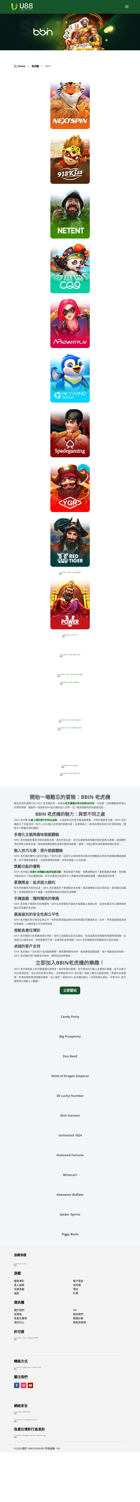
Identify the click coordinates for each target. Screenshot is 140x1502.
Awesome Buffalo (70, 1195)
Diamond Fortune (70, 1155)
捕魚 (16, 1293)
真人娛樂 (19, 1285)
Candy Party (70, 1017)
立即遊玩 (70, 990)
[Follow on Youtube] (30, 1385)
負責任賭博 (20, 1318)
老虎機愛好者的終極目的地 (79, 803)
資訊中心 (19, 1322)
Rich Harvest (70, 1115)
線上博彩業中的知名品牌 (44, 820)
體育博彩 (19, 1281)
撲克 (75, 1289)
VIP (75, 1310)
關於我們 (19, 1310)
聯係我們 (78, 1314)
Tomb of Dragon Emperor (70, 1076)
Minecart (70, 1175)
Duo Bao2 (70, 1056)
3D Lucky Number (70, 1096)
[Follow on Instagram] (23, 1385)
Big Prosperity (70, 1036)
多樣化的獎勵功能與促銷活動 (45, 871)
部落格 (18, 1314)
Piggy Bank (70, 1234)
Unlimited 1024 (70, 1135)
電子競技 (78, 1281)
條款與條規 (79, 1322)
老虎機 (35, 66)
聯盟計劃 (78, 1318)
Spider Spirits (70, 1214)
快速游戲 (19, 1289)
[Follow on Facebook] (16, 1385)
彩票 (75, 1293)
